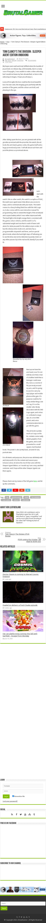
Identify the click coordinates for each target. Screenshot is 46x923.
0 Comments (32, 60)
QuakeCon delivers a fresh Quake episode (20, 605)
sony (26, 497)
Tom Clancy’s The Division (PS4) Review (17, 534)
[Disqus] (23, 680)
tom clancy (6, 500)
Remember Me (19, 796)
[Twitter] (21, 814)
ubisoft (16, 500)
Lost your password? (10, 801)
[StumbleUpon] (30, 814)
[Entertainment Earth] (23, 35)
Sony (9, 60)
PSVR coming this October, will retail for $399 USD (29, 540)
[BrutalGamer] (23, 12)
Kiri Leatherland (10, 59)
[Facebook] (16, 814)
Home (2, 42)
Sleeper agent (16, 497)
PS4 (8, 42)
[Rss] (12, 814)
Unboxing (20, 60)
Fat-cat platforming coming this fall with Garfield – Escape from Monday (20, 635)
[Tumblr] (34, 814)
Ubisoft (14, 60)
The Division (35, 497)
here (35, 481)
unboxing (25, 500)
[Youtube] (25, 814)
